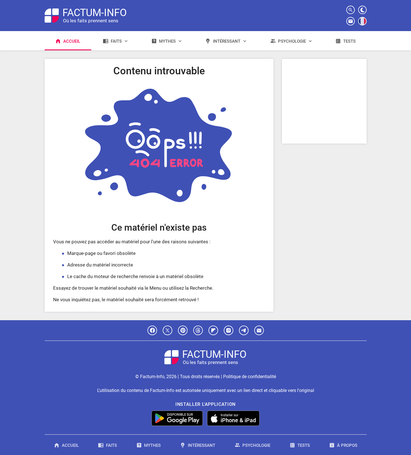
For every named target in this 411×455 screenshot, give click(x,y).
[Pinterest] (183, 330)
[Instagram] (228, 330)
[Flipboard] (213, 330)
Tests (349, 41)
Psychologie (292, 41)
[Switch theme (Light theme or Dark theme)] (362, 10)
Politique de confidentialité (249, 376)
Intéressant (226, 41)
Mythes (167, 41)
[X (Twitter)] (167, 330)
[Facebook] (152, 330)
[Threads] (198, 330)
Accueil (71, 41)
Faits (116, 41)
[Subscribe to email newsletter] (350, 21)
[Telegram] (244, 330)
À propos (347, 445)
